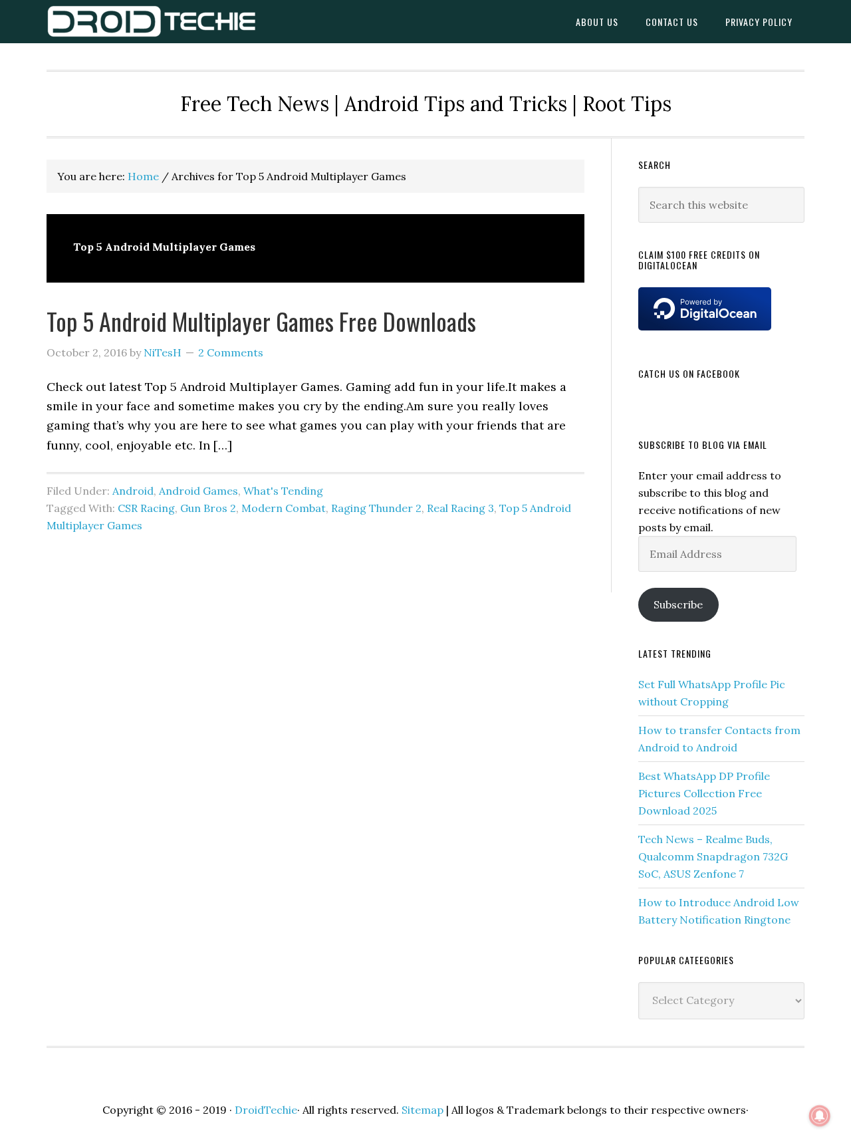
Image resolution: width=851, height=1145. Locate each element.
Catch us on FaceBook (689, 373)
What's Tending (283, 490)
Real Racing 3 (460, 508)
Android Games (198, 490)
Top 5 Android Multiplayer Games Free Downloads (261, 320)
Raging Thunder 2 (376, 508)
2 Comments (230, 352)
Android (133, 490)
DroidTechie (153, 21)
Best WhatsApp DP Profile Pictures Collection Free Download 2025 (704, 793)
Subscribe (678, 604)
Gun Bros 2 (208, 508)
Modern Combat (283, 508)
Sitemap (422, 1109)
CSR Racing (146, 508)
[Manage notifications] (819, 1115)
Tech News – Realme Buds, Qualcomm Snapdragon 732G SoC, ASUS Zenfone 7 (713, 856)
